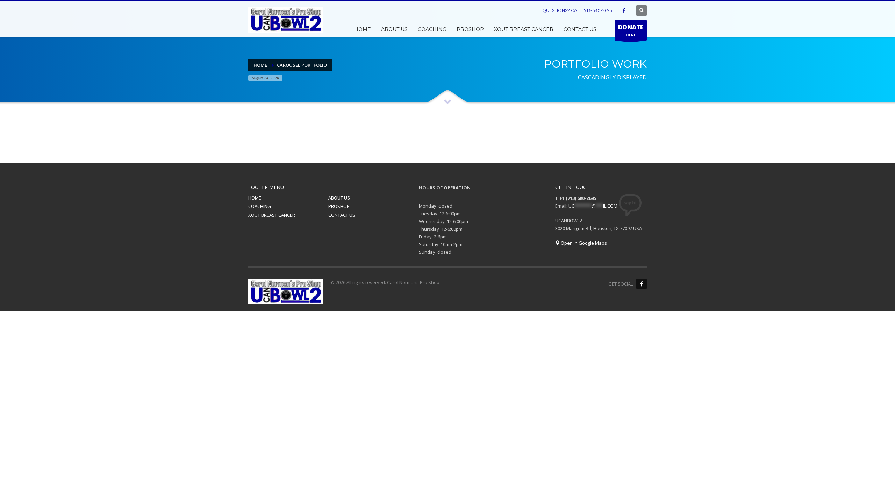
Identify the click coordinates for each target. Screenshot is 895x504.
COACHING (259, 206)
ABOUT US (339, 198)
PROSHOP (339, 206)
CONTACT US (341, 215)
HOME (254, 198)
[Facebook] (624, 10)
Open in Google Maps (583, 243)
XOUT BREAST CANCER (271, 215)
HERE (630, 30)
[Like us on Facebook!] (641, 284)
